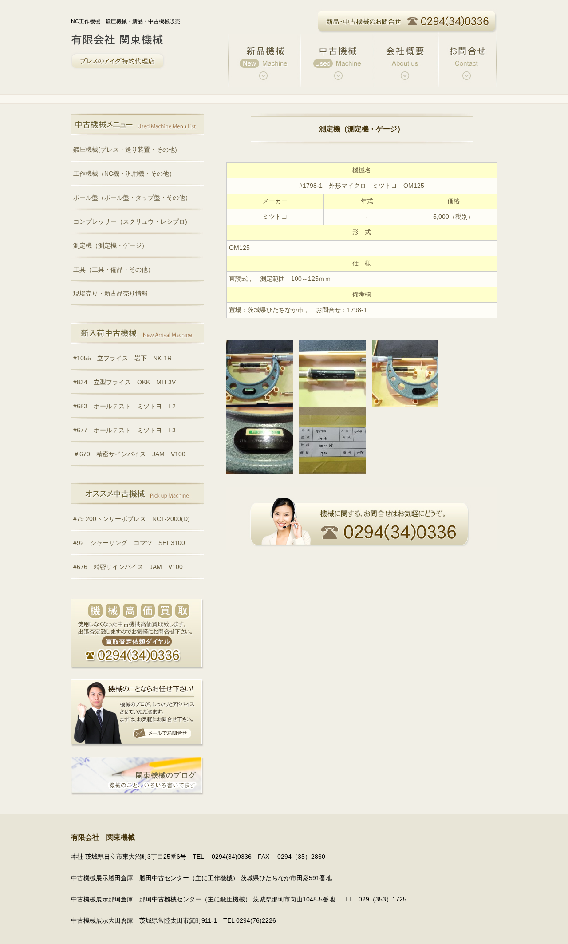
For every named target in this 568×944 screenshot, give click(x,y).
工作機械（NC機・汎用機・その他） (124, 173)
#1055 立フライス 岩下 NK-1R (122, 358)
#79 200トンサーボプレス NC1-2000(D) (131, 519)
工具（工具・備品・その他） (113, 269)
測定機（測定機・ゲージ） (110, 245)
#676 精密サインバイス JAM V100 (128, 567)
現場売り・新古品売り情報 (110, 293)
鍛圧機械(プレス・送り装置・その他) (125, 149)
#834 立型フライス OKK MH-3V (124, 382)
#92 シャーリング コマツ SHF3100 (129, 543)
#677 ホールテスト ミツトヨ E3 (124, 430)
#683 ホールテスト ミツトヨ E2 (124, 406)
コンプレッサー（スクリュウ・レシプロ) (130, 221)
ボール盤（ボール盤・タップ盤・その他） (132, 197)
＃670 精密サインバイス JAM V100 (129, 454)
